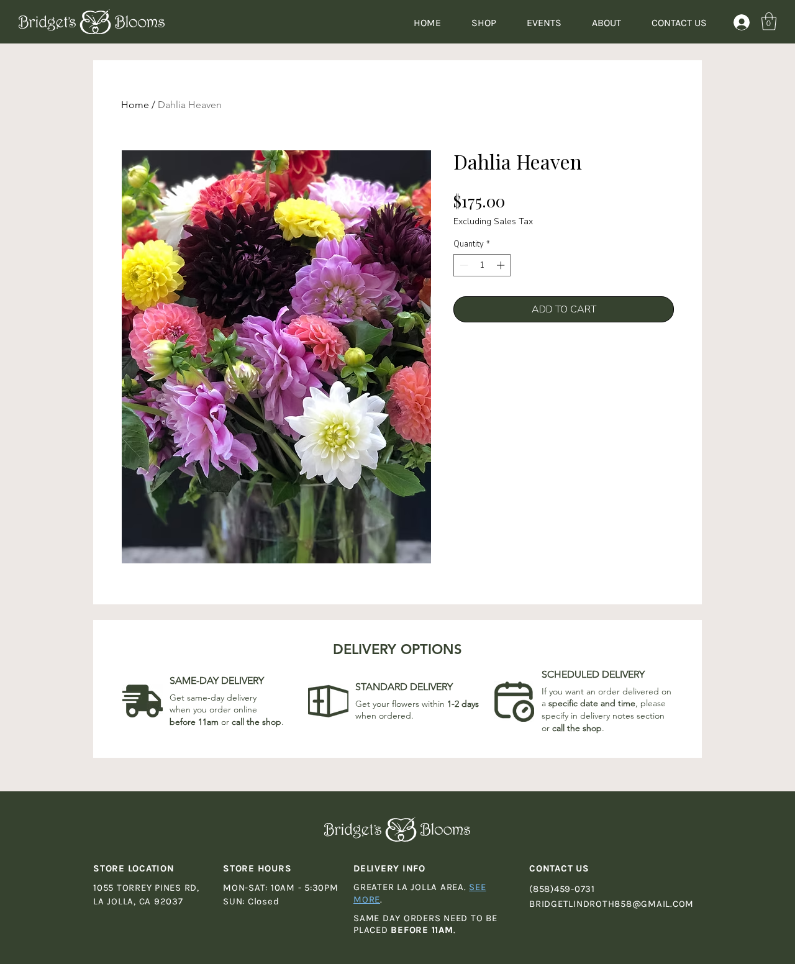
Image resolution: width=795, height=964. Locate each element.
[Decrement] (462, 265)
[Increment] (501, 265)
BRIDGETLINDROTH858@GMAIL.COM (611, 903)
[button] (768, 21)
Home (135, 105)
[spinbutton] (482, 265)
